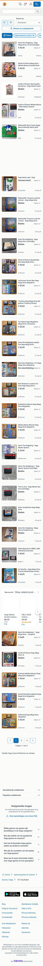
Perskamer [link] (6, 928)
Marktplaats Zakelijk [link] (30, 904)
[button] (25, 4)
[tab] (5, 22)
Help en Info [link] (26, 908)
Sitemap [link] (5, 937)
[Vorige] (10, 740)
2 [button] (21, 740)
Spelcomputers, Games (23, 35)
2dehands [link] (6, 932)
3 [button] (27, 740)
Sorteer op (20, 18)
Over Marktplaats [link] (9, 923)
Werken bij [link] (26, 923)
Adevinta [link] (25, 928)
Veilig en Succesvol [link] (9, 908)
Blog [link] (4, 904)
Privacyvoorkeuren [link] (29, 917)
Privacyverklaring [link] (28, 913)
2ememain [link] (26, 932)
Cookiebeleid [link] (7, 917)
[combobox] (18, 12)
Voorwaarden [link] (7, 913)
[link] (4, 4)
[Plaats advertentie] (37, 4)
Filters (8, 35)
